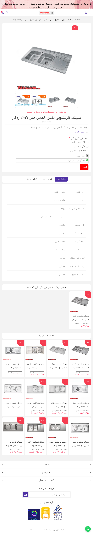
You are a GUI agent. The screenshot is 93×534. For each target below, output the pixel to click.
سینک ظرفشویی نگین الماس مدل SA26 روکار (58, 366)
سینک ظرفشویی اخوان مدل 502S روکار (35, 405)
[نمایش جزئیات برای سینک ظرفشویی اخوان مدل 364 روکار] (13, 350)
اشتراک (25, 494)
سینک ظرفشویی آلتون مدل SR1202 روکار (35, 444)
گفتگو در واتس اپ (76, 160)
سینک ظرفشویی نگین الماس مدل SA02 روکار (80, 318)
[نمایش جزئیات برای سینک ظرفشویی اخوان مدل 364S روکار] (80, 389)
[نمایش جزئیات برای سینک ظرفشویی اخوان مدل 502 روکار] (57, 389)
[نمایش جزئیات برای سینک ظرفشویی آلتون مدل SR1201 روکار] (57, 428)
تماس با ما (32, 179)
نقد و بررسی (47, 179)
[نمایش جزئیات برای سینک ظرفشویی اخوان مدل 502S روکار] (35, 389)
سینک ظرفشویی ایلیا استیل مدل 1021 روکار (14, 405)
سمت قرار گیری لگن (79, 138)
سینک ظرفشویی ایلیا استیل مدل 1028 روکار (80, 444)
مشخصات (61, 179)
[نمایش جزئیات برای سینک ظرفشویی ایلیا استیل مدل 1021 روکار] (13, 389)
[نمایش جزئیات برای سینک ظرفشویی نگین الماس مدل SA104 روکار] (35, 350)
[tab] (61, 179)
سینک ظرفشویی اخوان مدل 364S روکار (80, 405)
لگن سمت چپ (78, 146)
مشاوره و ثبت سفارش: (79, 150)
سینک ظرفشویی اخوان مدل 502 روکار (58, 405)
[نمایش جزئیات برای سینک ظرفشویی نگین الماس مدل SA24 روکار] (80, 350)
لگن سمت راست (78, 142)
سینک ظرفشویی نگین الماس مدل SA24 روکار (80, 366)
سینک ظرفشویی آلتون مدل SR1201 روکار (58, 444)
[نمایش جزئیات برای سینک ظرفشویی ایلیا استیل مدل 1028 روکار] (80, 428)
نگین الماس (79, 132)
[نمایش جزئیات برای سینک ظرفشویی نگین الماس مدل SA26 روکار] (57, 350)
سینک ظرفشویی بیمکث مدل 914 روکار (14, 444)
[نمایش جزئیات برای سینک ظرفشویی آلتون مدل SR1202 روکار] (35, 428)
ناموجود (84, 167)
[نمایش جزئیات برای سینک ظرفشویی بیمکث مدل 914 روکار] (13, 428)
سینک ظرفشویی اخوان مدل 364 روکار (13, 366)
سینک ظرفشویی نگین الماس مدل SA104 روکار (35, 366)
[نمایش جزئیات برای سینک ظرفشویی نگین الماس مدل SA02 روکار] (80, 302)
